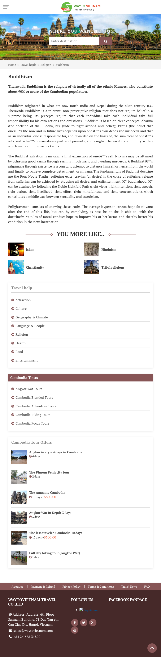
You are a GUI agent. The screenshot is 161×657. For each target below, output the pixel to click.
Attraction (23, 300)
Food (19, 351)
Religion (22, 334)
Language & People (30, 325)
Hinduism (108, 249)
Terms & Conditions (101, 586)
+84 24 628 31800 (26, 636)
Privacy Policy (71, 586)
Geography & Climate (32, 317)
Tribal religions (113, 267)
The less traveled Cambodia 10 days (55, 533)
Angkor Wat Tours (29, 389)
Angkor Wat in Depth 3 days (50, 513)
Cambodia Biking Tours (33, 414)
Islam (30, 249)
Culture (21, 308)
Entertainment (27, 360)
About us (17, 586)
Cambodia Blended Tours (34, 397)
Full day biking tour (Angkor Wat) (54, 553)
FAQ (147, 586)
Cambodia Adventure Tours (36, 406)
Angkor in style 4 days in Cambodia (55, 452)
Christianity (35, 267)
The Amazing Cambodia (47, 492)
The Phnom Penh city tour (49, 472)
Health (21, 343)
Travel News (129, 586)
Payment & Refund (43, 586)
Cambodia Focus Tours (32, 423)
